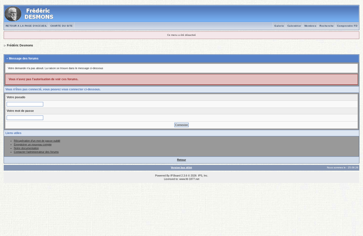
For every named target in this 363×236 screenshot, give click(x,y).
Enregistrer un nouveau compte (33, 144)
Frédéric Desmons (20, 45)
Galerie (279, 25)
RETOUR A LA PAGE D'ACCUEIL (26, 25)
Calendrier (294, 25)
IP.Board (175, 175)
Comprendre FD (347, 25)
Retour (181, 159)
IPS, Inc (202, 175)
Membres (310, 25)
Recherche (327, 25)
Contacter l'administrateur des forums (36, 151)
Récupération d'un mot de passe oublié (37, 140)
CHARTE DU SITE (61, 25)
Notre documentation (26, 148)
